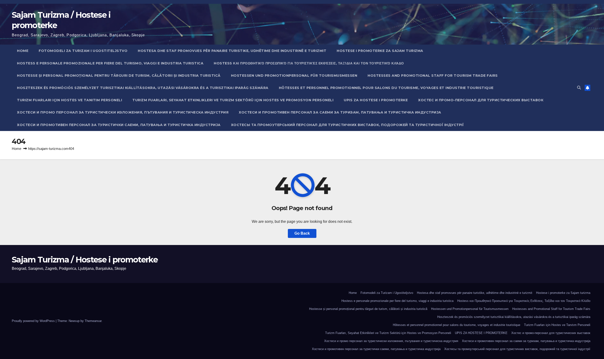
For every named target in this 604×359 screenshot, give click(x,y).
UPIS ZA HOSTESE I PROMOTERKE (376, 100)
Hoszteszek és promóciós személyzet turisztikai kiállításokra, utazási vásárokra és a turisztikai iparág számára (142, 88)
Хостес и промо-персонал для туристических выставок (480, 100)
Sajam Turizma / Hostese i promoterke (85, 260)
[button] (579, 88)
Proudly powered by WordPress (34, 321)
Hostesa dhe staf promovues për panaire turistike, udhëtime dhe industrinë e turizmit (232, 51)
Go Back (302, 233)
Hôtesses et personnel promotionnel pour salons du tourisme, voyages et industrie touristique (386, 88)
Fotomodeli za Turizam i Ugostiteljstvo (83, 51)
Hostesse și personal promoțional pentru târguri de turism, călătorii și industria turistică (119, 75)
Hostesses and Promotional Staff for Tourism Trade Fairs (433, 75)
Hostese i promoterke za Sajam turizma (380, 51)
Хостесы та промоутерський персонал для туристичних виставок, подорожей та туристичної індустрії (347, 125)
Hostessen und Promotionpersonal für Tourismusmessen (294, 75)
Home (22, 51)
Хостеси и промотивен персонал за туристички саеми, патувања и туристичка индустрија (119, 125)
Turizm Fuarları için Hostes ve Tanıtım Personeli (69, 100)
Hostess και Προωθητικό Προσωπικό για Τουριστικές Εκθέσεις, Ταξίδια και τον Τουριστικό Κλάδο (309, 63)
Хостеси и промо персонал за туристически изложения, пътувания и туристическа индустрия (122, 112)
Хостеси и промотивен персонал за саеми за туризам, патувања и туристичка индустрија (340, 112)
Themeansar (93, 321)
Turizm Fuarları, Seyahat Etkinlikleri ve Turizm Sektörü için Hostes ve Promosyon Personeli (232, 100)
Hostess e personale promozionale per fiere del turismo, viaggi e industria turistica (110, 63)
